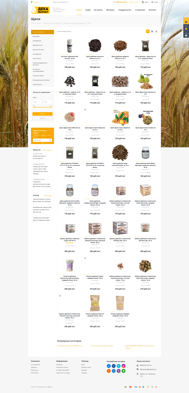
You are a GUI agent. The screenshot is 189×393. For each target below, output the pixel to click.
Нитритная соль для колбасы (102, 346)
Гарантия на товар (63, 373)
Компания (35, 361)
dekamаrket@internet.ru (148, 369)
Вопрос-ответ (86, 367)
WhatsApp (124, 371)
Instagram (124, 366)
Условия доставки (62, 370)
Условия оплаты (62, 367)
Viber (119, 371)
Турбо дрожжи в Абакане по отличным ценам (140, 347)
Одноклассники (109, 371)
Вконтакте (109, 366)
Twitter (119, 366)
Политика (34, 373)
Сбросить (42, 118)
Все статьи (48, 214)
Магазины (34, 370)
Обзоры (84, 373)
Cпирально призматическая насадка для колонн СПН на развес (42, 202)
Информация (61, 361)
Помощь (59, 365)
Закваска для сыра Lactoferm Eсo (70, 346)
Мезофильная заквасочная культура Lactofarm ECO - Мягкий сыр (42, 228)
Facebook (114, 366)
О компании (35, 365)
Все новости (47, 168)
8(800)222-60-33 (121, 2)
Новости (34, 367)
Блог (83, 365)
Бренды (84, 370)
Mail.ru (114, 371)
